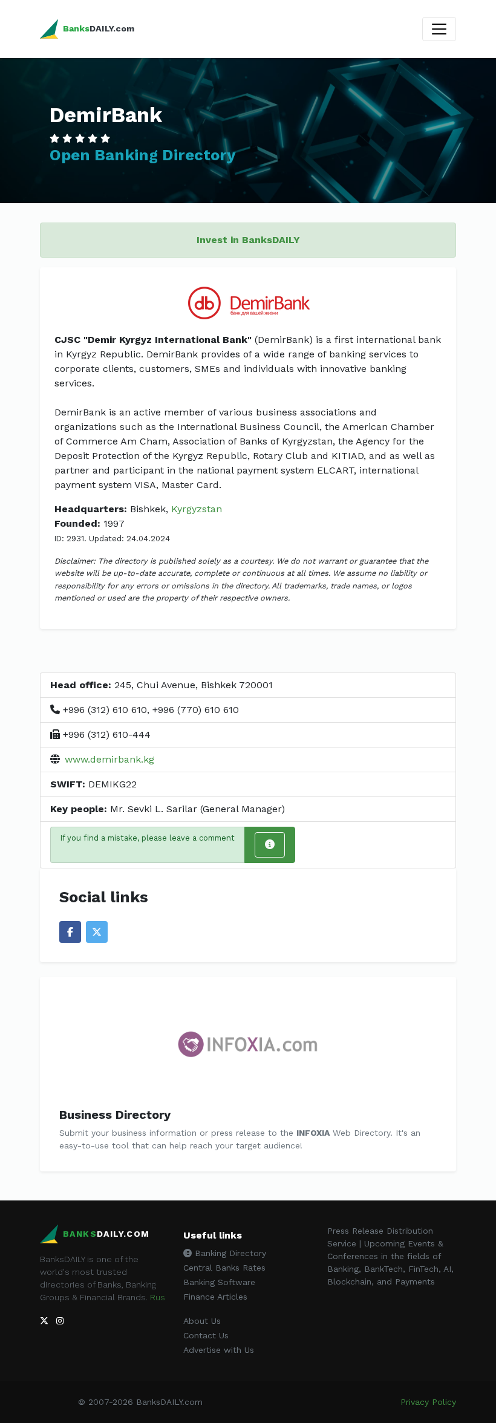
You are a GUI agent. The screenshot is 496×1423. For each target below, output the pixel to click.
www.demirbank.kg (109, 759)
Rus (157, 1297)
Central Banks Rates (224, 1267)
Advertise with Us (218, 1350)
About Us (202, 1321)
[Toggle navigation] (439, 29)
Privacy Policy (428, 1402)
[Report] (270, 845)
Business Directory (115, 1114)
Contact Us (206, 1335)
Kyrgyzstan (196, 509)
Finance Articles (215, 1296)
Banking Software (219, 1282)
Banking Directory (229, 1253)
